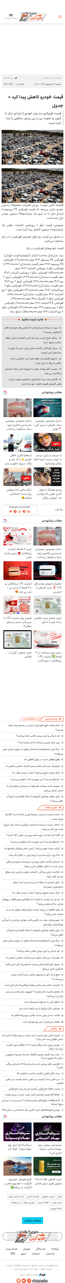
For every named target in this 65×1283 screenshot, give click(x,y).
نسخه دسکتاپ (32, 1220)
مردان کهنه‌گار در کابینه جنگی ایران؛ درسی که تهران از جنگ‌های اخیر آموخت (34, 350)
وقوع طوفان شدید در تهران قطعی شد (42, 759)
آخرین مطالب (50, 807)
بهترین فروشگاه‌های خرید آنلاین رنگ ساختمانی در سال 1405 (31, 1110)
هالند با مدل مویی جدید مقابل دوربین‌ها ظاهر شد (35, 1015)
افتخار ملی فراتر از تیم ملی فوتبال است (41, 1022)
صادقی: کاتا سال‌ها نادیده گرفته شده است (39, 1009)
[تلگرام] (18, 1281)
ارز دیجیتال (15, 1202)
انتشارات (36, 1254)
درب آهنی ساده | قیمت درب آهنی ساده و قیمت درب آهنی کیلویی (34, 1081)
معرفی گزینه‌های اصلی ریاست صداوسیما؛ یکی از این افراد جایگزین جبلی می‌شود (34, 966)
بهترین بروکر (29, 1202)
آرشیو (23, 1254)
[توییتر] (24, 1281)
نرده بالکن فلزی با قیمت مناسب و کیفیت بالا (38, 1073)
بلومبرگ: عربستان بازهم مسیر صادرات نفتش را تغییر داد (32, 766)
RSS (13, 1254)
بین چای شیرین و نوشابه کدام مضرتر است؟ (39, 742)
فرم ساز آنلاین (33, 1196)
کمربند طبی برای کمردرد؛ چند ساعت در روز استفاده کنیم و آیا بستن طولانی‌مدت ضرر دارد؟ (32, 1037)
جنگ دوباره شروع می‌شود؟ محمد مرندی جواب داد (36, 773)
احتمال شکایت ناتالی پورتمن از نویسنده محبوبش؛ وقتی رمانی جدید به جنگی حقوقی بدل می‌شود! (34, 864)
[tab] (53, 718)
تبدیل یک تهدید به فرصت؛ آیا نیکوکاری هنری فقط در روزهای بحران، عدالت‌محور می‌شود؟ (32, 901)
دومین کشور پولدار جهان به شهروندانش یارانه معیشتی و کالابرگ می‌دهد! (33, 371)
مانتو (60, 1196)
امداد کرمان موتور (16, 1196)
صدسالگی (41, 1249)
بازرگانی (53, 1028)
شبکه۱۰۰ (55, 1249)
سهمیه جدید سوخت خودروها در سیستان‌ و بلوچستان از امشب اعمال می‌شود (35, 788)
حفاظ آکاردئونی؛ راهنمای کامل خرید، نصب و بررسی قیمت (32, 1095)
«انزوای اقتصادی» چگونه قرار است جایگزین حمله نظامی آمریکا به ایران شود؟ (35, 361)
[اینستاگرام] (29, 1281)
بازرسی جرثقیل (48, 1196)
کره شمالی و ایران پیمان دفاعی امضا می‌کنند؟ (38, 736)
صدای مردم (11, 1249)
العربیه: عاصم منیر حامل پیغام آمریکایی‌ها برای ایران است (32, 985)
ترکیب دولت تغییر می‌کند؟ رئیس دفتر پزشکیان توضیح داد (32, 848)
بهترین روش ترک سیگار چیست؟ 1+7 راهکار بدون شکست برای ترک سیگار (34, 1047)
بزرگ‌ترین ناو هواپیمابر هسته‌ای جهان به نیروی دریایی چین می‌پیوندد (33, 943)
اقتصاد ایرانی (43, 1202)
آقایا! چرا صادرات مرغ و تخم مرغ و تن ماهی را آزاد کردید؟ (33, 835)
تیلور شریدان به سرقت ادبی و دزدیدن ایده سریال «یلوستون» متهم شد (38, 884)
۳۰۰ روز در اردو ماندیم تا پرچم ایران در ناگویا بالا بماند (34, 855)
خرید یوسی (57, 1202)
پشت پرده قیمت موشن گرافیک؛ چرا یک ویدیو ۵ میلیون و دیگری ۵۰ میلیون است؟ (34, 1056)
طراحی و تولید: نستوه (29, 1274)
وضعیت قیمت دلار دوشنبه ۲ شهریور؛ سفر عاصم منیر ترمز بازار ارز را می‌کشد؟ (34, 994)
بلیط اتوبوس (56, 1208)
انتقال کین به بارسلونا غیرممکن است (42, 1002)
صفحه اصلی (56, 78)
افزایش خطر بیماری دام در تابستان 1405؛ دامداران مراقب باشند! (34, 1066)
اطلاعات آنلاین (32, 16)
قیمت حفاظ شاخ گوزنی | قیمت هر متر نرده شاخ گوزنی (34, 1089)
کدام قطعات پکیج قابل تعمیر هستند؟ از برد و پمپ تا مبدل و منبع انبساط (32, 1102)
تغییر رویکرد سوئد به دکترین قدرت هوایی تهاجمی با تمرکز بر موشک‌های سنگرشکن (32, 922)
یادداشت (50, 1254)
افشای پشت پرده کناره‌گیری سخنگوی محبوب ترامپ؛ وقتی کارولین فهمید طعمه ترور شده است (34, 381)
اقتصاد (45, 78)
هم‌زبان (26, 1249)
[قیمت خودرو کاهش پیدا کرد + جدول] (32, 147)
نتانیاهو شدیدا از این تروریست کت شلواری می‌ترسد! (35, 779)
